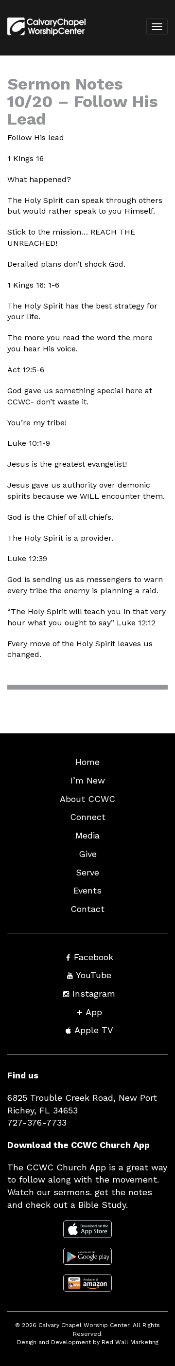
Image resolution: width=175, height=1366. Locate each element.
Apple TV (93, 1030)
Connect (87, 817)
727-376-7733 (37, 1122)
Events (87, 890)
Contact (87, 909)
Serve (87, 872)
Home (87, 762)
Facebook (93, 957)
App (94, 1012)
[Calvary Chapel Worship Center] (43, 39)
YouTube (93, 975)
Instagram (93, 993)
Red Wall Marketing (130, 1342)
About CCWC (87, 799)
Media (87, 835)
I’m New (87, 780)
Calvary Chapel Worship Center (83, 1325)
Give (88, 854)
